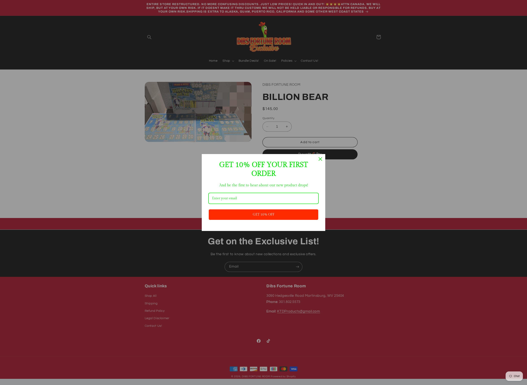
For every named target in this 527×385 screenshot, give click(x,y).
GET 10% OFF (263, 215)
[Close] (320, 159)
